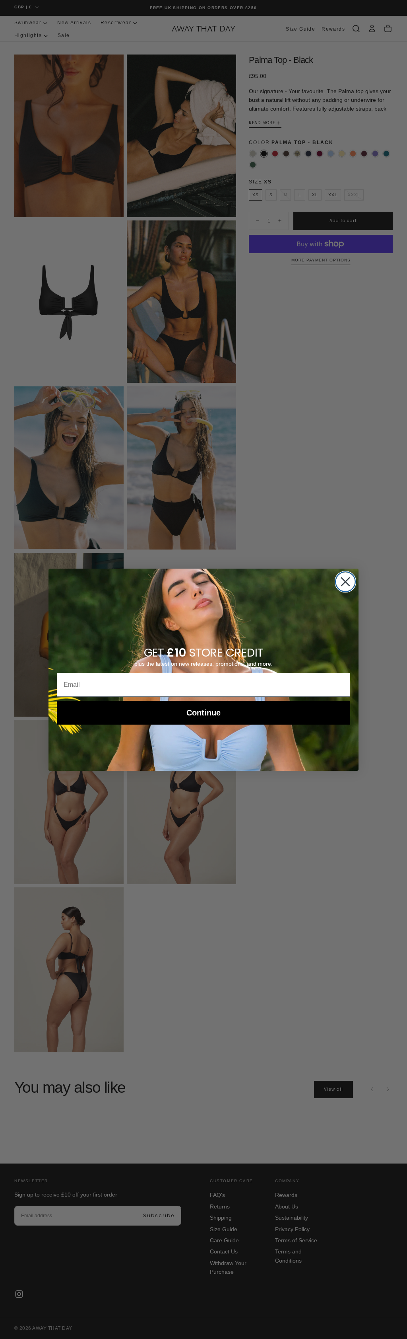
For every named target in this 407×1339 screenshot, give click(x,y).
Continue (203, 712)
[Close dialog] (345, 582)
